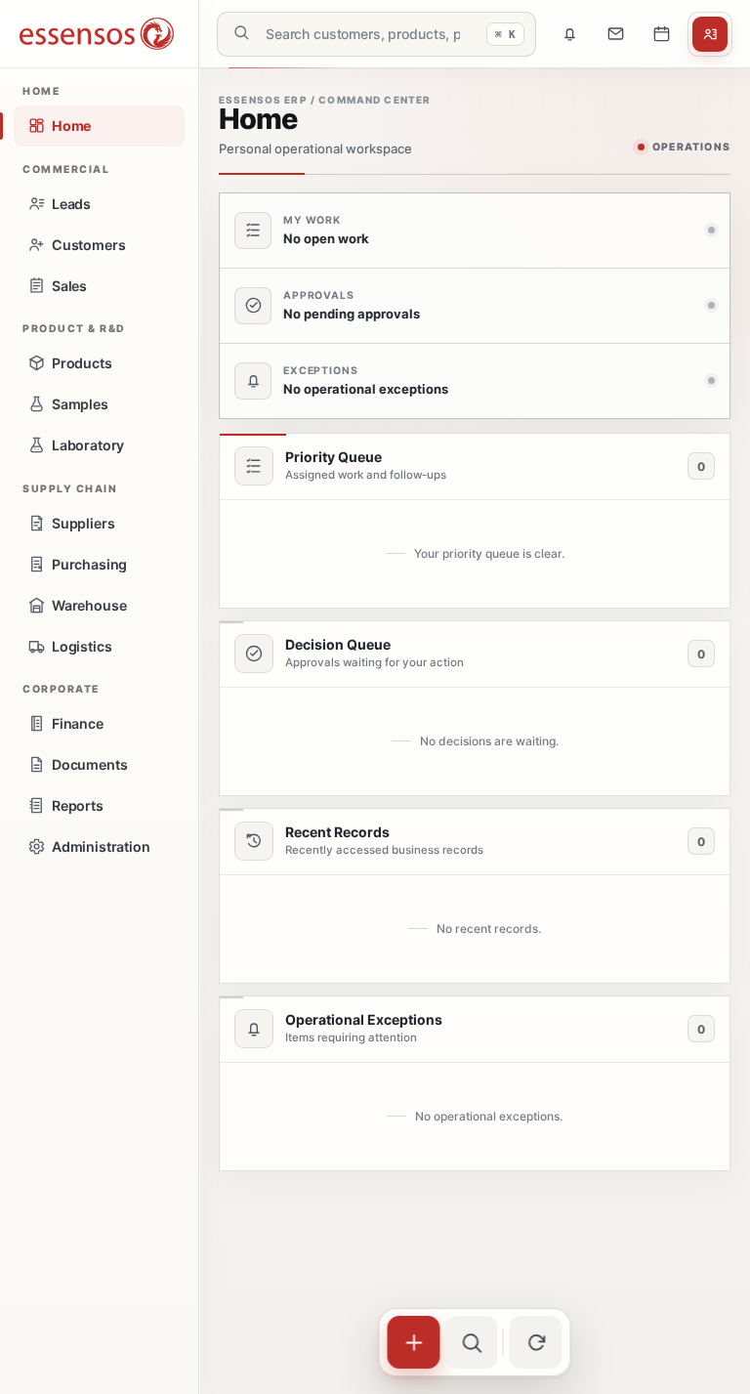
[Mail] (615, 34)
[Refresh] (536, 1342)
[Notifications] (569, 34)
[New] (414, 1342)
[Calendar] (661, 34)
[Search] (471, 1342)
